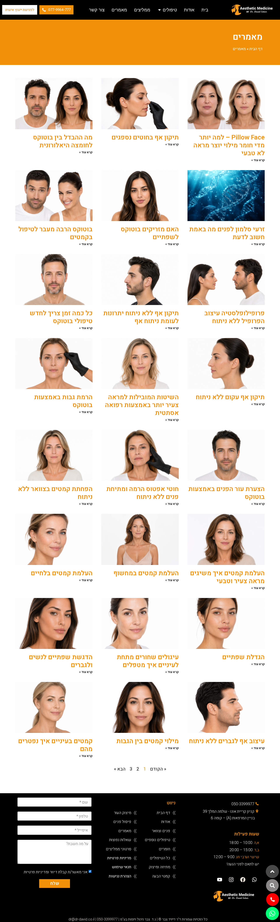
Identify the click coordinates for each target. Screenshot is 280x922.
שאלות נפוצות (120, 839)
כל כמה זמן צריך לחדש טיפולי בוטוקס (61, 317)
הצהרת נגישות (120, 876)
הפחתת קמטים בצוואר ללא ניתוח (55, 493)
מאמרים (124, 830)
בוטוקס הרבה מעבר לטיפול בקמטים (55, 233)
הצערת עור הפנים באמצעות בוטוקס (226, 493)
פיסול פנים (122, 821)
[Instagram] (231, 879)
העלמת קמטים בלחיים (62, 573)
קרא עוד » (258, 160)
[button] (272, 885)
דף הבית (255, 49)
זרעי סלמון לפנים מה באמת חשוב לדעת (227, 233)
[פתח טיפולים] (159, 10)
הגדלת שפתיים (243, 657)
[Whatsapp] (254, 879)
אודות (165, 821)
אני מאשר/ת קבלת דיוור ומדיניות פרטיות (56, 872)
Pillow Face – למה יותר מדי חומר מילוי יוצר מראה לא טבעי (229, 145)
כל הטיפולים (160, 858)
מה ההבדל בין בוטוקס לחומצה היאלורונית (63, 141)
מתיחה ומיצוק (159, 866)
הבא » (120, 769)
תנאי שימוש (121, 866)
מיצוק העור (122, 812)
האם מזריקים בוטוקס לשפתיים (150, 233)
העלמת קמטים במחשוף (146, 573)
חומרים (164, 849)
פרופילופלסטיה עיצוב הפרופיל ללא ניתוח (234, 317)
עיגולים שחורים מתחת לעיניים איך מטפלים (148, 661)
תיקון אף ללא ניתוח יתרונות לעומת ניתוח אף (141, 317)
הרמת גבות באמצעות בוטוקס (63, 401)
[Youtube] (219, 879)
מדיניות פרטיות (119, 858)
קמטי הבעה (161, 876)
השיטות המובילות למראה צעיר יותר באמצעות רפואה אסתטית (142, 405)
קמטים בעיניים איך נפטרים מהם (55, 745)
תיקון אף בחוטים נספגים (145, 137)
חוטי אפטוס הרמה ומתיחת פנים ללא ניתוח (142, 493)
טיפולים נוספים (157, 839)
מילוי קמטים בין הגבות (147, 741)
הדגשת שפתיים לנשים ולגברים (61, 661)
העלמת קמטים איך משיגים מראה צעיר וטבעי (227, 577)
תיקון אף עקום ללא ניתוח (230, 397)
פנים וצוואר (161, 830)
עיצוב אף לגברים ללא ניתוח (227, 741)
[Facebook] (243, 879)
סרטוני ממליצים (118, 849)
